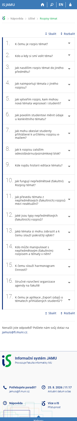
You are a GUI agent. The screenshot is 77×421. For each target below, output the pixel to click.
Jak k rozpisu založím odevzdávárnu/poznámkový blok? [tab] (33, 150)
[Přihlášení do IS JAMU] (70, 4)
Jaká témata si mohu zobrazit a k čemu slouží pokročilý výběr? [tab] (33, 232)
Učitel (31, 18)
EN (61, 4)
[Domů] (42, 4)
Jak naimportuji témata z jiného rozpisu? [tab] (32, 84)
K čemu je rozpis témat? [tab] (27, 43)
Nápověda (16, 18)
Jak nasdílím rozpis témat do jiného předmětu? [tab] (34, 69)
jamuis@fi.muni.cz (14, 332)
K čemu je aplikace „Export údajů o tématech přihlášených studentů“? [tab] (34, 298)
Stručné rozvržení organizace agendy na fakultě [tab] (30, 282)
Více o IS (53, 403)
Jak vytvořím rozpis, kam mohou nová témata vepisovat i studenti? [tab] (33, 100)
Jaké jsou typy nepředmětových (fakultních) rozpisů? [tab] (32, 216)
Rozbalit (69, 34)
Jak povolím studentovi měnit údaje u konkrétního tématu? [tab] (34, 116)
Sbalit (52, 34)
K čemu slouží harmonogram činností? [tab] (30, 267)
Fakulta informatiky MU (39, 362)
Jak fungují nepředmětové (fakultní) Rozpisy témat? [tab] (34, 182)
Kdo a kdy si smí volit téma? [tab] (29, 55)
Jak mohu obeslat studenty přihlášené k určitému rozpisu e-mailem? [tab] (33, 133)
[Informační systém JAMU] (4, 18)
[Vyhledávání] (51, 4)
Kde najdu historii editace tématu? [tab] (34, 164)
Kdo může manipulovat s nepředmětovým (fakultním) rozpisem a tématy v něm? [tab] (29, 249)
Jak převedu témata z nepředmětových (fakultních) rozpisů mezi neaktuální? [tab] (36, 199)
